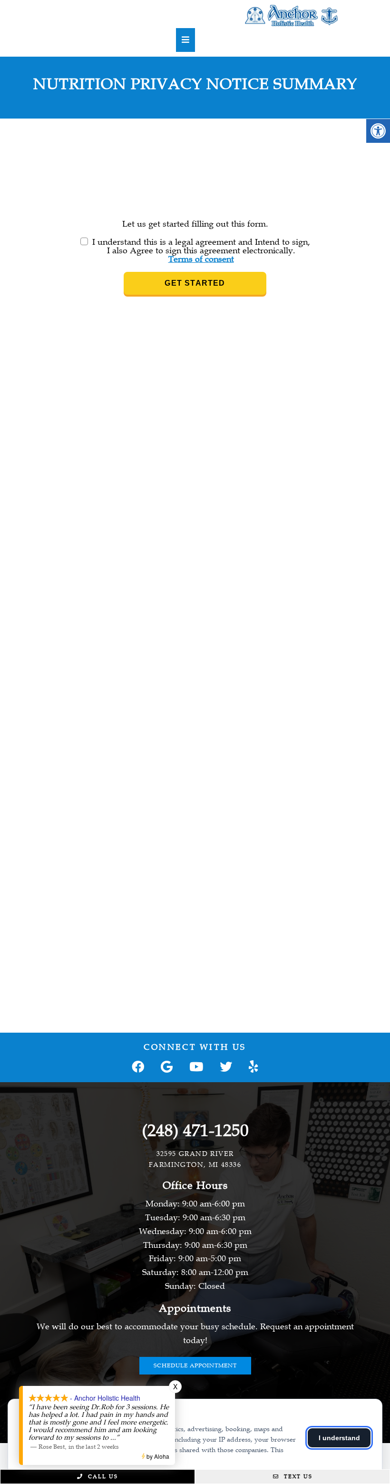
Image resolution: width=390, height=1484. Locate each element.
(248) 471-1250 (195, 1131)
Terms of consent (201, 259)
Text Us (297, 1477)
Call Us (102, 1477)
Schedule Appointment (195, 1365)
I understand (339, 1438)
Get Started (195, 283)
